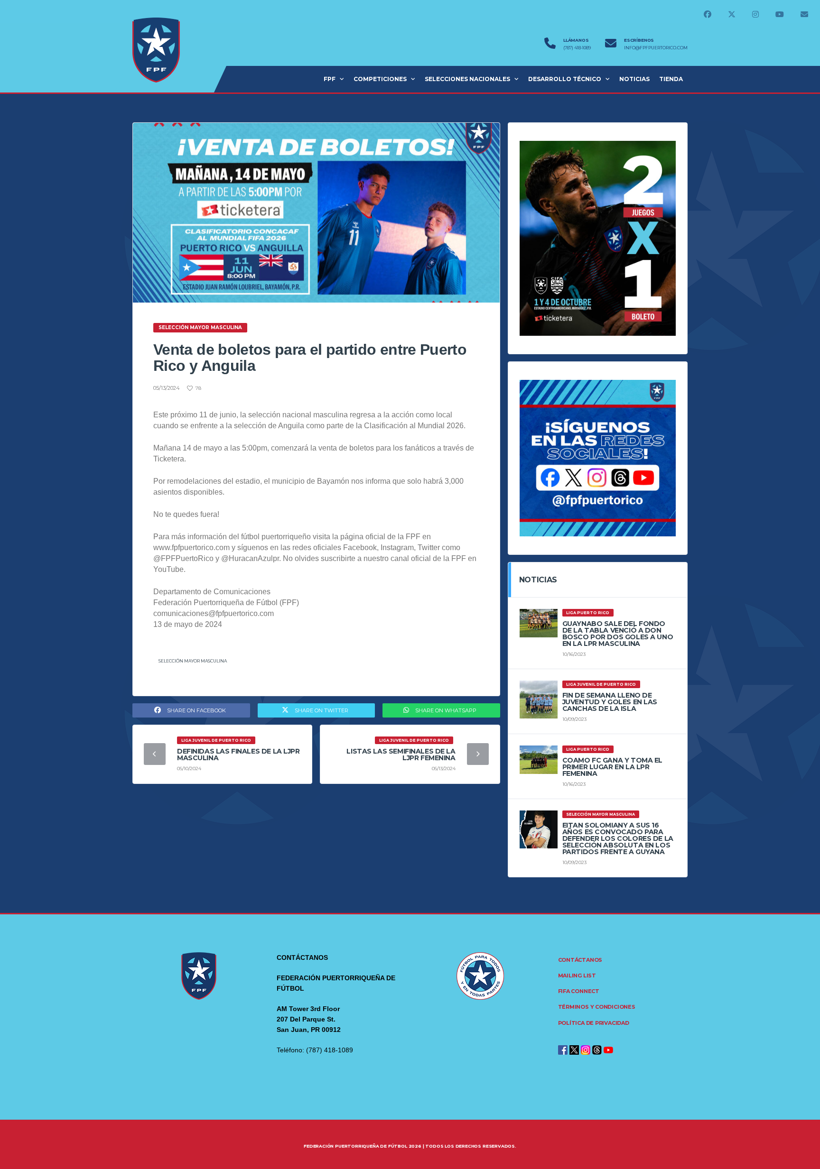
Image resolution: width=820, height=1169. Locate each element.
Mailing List (577, 975)
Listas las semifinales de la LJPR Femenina (400, 754)
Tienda (671, 79)
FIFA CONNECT (578, 991)
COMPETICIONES (380, 79)
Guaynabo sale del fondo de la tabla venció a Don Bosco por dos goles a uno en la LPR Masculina (617, 633)
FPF (329, 79)
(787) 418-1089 (577, 48)
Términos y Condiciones (596, 1006)
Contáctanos (580, 960)
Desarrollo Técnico (564, 79)
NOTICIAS (634, 79)
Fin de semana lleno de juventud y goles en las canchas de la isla (609, 702)
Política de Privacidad (593, 1023)
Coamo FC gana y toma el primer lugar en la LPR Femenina (612, 767)
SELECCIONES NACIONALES (467, 79)
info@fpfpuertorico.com (656, 48)
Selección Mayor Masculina (192, 660)
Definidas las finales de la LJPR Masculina (238, 754)
